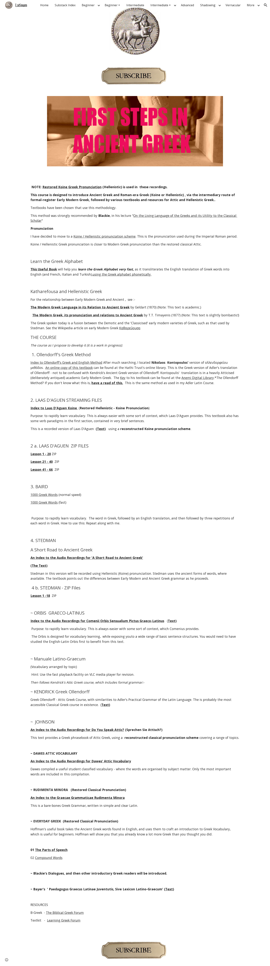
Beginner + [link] (112, 5)
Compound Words (48, 857)
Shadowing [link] (207, 5)
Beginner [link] (88, 5)
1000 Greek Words (44, 494)
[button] (265, 5)
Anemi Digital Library (197, 377)
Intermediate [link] (135, 5)
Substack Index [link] (65, 5)
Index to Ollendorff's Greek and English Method (66, 362)
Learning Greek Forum (63, 920)
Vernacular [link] (233, 5)
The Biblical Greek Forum (65, 912)
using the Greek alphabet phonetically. (122, 274)
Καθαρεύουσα (129, 328)
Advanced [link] (187, 5)
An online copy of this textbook (69, 367)
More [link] (250, 5)
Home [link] (44, 5)
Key (122, 377)
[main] (135, 553)
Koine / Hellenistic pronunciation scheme (104, 236)
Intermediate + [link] (160, 5)
